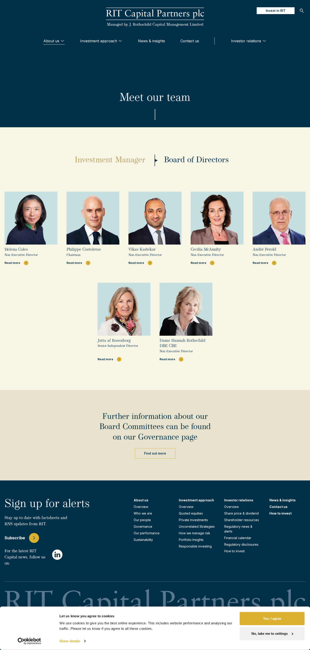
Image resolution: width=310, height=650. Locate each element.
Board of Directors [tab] (196, 160)
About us (51, 41)
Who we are (143, 513)
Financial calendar (237, 538)
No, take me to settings (269, 633)
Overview (141, 507)
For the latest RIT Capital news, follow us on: (25, 557)
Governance (143, 526)
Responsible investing (195, 546)
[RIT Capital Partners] (155, 14)
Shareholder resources (241, 520)
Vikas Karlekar (141, 250)
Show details (69, 641)
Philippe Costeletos (83, 250)
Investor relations (246, 41)
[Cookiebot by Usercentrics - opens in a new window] (29, 641)
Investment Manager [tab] (110, 160)
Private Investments (193, 520)
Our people (142, 520)
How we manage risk (194, 533)
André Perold (264, 250)
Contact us (189, 41)
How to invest (234, 551)
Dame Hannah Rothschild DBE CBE (182, 343)
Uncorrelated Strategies (197, 526)
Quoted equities (191, 513)
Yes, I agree (272, 618)
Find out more (155, 453)
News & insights (151, 41)
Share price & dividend (241, 513)
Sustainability (143, 540)
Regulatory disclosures (241, 544)
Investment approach (98, 41)
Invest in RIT (275, 10)
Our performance (147, 533)
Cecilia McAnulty (206, 250)
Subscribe (15, 537)
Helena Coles (16, 250)
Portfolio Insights (191, 540)
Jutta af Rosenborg (114, 341)
